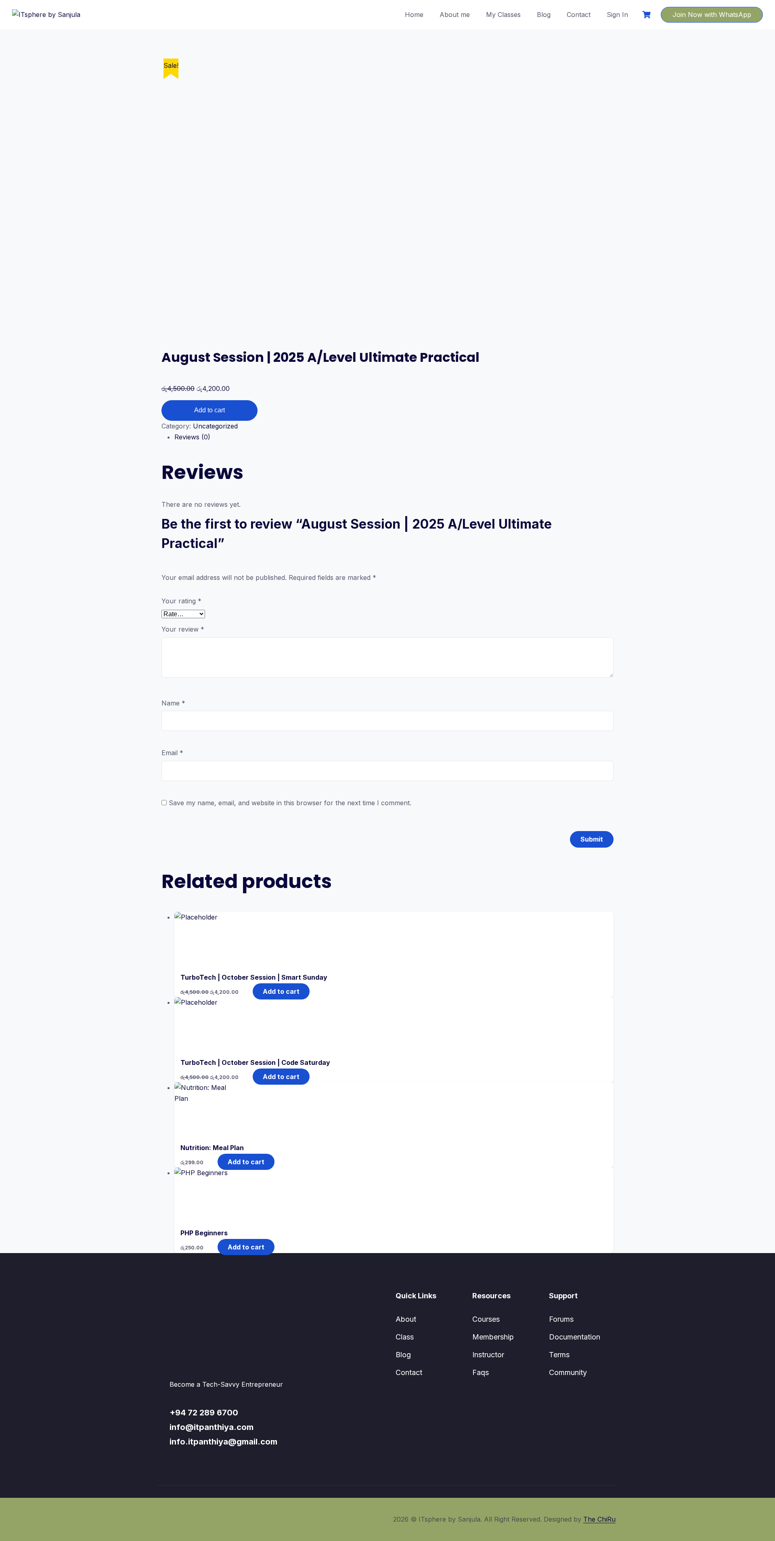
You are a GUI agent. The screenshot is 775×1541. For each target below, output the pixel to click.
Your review (182, 629)
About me (455, 14)
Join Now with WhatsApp (711, 14)
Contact (579, 14)
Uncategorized (215, 426)
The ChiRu (599, 1519)
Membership (493, 1337)
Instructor (488, 1354)
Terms (559, 1354)
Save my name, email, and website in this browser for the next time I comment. (290, 803)
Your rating (181, 601)
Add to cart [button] (281, 991)
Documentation (574, 1337)
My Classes (503, 14)
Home (414, 14)
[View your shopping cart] (647, 15)
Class (405, 1337)
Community (568, 1372)
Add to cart (209, 410)
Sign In (617, 14)
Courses (486, 1319)
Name (173, 703)
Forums (561, 1319)
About (406, 1319)
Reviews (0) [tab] (192, 437)
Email (172, 753)
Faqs (480, 1372)
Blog (544, 14)
